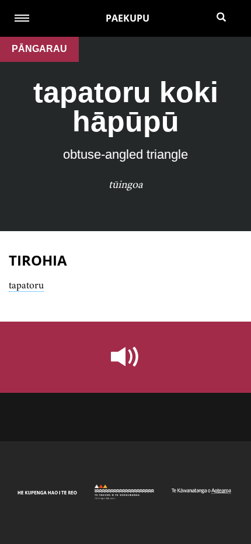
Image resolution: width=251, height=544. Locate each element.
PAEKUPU (127, 18)
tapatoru (26, 284)
